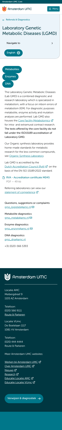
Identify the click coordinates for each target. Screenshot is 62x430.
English (11, 52)
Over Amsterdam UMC (18, 366)
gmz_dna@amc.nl (15, 239)
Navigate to (13, 43)
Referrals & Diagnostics (18, 20)
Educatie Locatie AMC (17, 378)
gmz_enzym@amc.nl (17, 229)
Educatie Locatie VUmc (18, 382)
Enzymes (10, 76)
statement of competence (20, 192)
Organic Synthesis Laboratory (26, 156)
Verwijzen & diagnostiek (21, 398)
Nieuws (9, 370)
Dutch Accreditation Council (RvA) (24, 166)
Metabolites (12, 69)
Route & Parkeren (15, 315)
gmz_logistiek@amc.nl (18, 207)
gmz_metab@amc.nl (17, 218)
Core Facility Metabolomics (34, 120)
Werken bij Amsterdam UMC (21, 362)
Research (10, 374)
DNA (8, 84)
